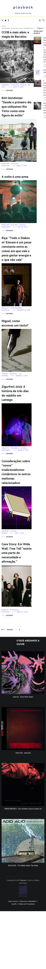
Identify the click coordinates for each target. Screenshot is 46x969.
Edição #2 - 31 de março (10, 610)
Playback (23, 880)
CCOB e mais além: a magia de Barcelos (15, 34)
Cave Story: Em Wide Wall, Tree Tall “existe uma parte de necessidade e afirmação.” (17, 553)
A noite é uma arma (15, 176)
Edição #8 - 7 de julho (9, 531)
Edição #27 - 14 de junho (10, 85)
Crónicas (5, 373)
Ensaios (23, 85)
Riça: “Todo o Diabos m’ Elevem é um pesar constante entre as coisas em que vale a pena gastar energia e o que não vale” (17, 249)
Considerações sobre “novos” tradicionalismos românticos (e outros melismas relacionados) (16, 472)
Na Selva (24, 448)
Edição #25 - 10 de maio (10, 163)
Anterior (10, 629)
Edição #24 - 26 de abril (10, 225)
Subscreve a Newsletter (27, 901)
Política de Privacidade (27, 904)
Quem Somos (13, 901)
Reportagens (6, 227)
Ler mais (9, 90)
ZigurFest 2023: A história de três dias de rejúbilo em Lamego (15, 393)
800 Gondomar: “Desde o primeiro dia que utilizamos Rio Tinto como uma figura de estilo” (16, 107)
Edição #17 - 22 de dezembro (12, 308)
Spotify (14, 904)
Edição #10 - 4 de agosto (10, 448)
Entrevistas (6, 165)
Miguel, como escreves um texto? (15, 323)
